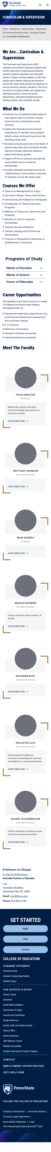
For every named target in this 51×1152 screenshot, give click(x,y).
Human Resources (11, 1035)
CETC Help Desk (13, 1072)
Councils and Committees (14, 1015)
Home (5, 29)
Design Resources (11, 1020)
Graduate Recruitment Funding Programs (20, 1051)
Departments (28, 29)
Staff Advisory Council (12, 1041)
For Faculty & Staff (17, 989)
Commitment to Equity (12, 1010)
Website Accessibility (12, 1046)
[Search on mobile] (40, 5)
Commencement (10, 971)
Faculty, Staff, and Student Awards (17, 1025)
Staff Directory (16, 421)
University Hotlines (37, 1111)
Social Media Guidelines (13, 1005)
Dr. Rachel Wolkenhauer (15, 874)
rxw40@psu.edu (19, 896)
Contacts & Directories (14, 1111)
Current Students (16, 965)
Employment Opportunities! (23, 1065)
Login (32, 1122)
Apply (25, 928)
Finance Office (9, 1030)
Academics (15, 29)
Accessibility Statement (14, 1122)
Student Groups (9, 981)
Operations (7, 999)
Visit (25, 939)
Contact (25, 949)
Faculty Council (9, 994)
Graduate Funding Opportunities (16, 976)
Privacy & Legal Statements (16, 1116)
